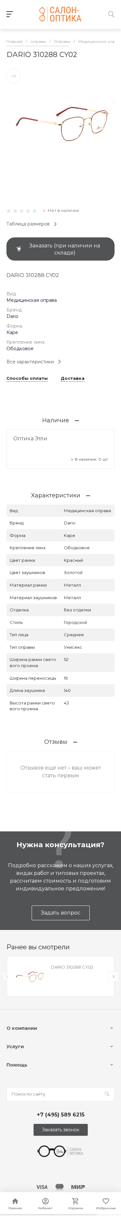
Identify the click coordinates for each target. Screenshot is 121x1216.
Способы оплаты (27, 378)
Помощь (16, 1065)
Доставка (73, 378)
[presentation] (7, 977)
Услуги (15, 1046)
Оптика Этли (30, 439)
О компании (21, 1028)
